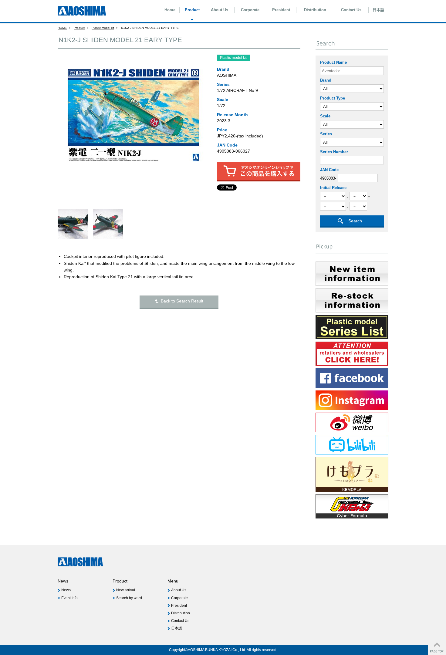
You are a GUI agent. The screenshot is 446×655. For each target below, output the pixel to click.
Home (169, 10)
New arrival (125, 590)
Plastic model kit (103, 27)
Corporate (250, 10)
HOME (62, 27)
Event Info (69, 598)
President (281, 10)
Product (192, 10)
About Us (219, 10)
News (66, 590)
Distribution (315, 10)
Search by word (129, 598)
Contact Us (351, 10)
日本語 (378, 10)
